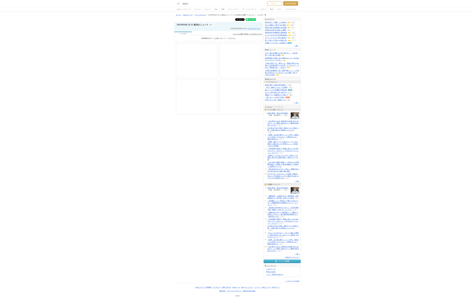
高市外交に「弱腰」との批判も (276, 22)
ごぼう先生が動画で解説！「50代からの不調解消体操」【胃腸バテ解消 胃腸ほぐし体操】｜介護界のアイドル (283, 164)
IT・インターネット (250, 9)
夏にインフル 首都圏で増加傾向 (276, 90)
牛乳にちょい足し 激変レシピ (275, 100)
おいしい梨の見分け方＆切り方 (276, 92)
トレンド (207, 9)
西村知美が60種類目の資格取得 (276, 32)
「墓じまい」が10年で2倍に (275, 97)
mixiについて (200, 287)
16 (293, 32)
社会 (215, 9)
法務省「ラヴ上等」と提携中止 (276, 43)
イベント (257, 287)
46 (289, 85)
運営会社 (222, 291)
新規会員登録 (290, 3)
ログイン (274, 3)
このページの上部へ (293, 281)
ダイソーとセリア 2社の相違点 (276, 38)
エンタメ (198, 9)
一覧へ (296, 46)
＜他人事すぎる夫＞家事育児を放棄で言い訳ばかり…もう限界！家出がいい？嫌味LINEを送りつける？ (283, 123)
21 (290, 87)
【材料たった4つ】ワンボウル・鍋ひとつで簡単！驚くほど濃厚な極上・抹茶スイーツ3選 (282, 158)
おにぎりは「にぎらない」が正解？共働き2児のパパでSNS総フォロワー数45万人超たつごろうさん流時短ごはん (283, 176)
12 (293, 37)
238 (289, 43)
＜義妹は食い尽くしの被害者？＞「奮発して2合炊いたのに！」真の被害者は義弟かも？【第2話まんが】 (283, 214)
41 (289, 30)
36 (293, 22)
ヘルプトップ (271, 269)
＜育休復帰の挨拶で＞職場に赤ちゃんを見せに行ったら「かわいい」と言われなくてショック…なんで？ (283, 151)
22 (292, 25)
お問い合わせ (226, 287)
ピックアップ (269, 19)
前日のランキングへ (292, 257)
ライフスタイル (290, 9)
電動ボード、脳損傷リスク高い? (276, 95)
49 (290, 95)
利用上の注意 (271, 272)
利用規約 (209, 287)
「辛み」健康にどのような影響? (276, 87)
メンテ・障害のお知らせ (274, 274)
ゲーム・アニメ (233, 9)
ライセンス (217, 287)
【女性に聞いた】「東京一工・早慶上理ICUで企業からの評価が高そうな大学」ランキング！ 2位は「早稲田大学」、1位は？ (282, 65)
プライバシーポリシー (234, 291)
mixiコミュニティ (247, 287)
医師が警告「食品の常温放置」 (276, 85)
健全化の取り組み (249, 291)
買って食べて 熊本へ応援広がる (276, 40)
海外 (271, 9)
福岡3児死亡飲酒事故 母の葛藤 (276, 27)
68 (290, 90)
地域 (222, 9)
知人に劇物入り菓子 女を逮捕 (275, 25)
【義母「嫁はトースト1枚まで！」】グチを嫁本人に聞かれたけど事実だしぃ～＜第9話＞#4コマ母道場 (282, 144)
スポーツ (263, 9)
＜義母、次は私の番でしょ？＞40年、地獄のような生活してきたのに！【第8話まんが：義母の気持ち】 (283, 137)
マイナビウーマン (254, 28)
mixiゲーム (236, 287)
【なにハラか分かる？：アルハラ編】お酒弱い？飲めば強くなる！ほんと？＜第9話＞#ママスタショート (283, 235)
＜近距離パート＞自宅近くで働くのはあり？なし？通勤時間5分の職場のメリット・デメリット (283, 203)
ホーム (178, 15)
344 (288, 97)
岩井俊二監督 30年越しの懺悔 (275, 30)
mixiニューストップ (184, 9)
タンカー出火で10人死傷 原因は (276, 35)
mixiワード (276, 287)
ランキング (269, 107)
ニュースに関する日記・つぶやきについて (247, 34)
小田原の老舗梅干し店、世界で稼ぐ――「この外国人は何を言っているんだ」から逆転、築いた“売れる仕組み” (282, 73)
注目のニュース (270, 79)
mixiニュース (187, 15)
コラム (279, 9)
